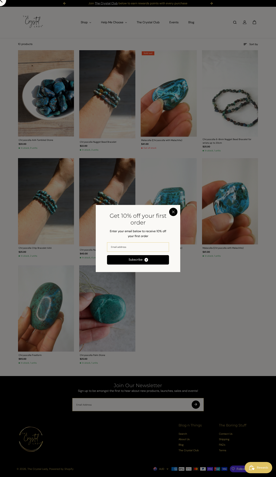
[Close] (173, 212)
